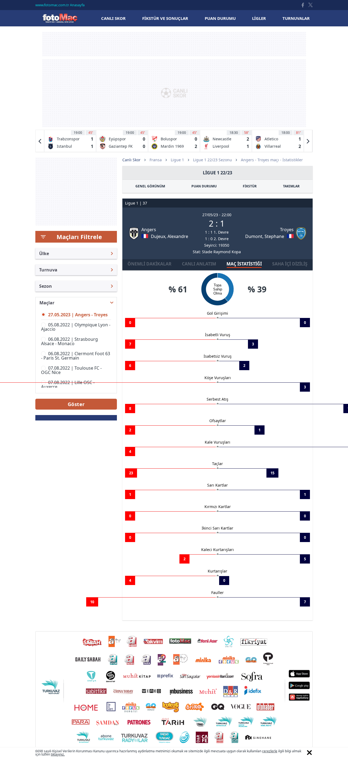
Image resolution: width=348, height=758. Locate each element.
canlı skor (113, 18)
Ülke (44, 253)
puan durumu (220, 18)
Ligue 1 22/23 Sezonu (212, 159)
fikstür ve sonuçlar (165, 18)
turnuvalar (296, 18)
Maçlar (46, 303)
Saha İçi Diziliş (289, 264)
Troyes (287, 229)
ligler (259, 18)
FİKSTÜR (250, 186)
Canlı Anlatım (199, 264)
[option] (70, 141)
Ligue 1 (177, 159)
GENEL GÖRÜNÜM (150, 186)
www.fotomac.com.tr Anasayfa (60, 4)
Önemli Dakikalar (150, 264)
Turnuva (48, 270)
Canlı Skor (59, 18)
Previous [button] (40, 141)
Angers (148, 229)
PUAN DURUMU (204, 186)
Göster (76, 404)
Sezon (45, 286)
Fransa (156, 159)
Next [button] (308, 141)
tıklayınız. (58, 754)
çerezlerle (269, 751)
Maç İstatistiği (244, 264)
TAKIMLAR (291, 186)
